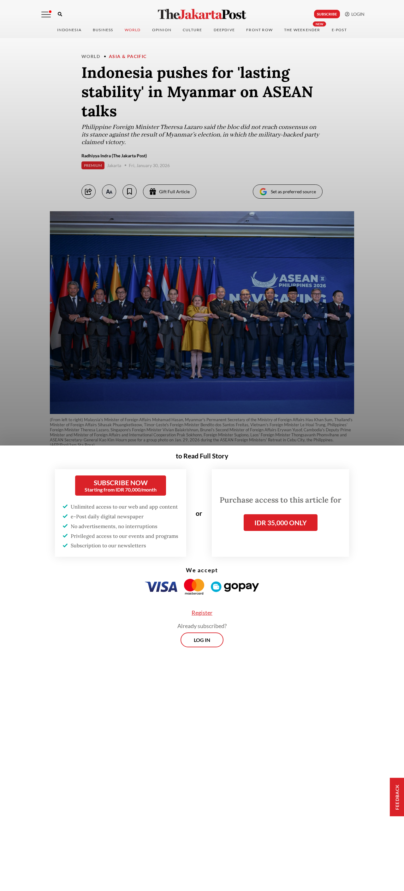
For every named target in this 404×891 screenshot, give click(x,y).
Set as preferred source (293, 191)
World (133, 29)
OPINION (161, 29)
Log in (202, 640)
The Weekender (302, 29)
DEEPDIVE (224, 29)
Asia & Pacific (128, 56)
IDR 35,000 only (280, 523)
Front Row (259, 29)
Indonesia (69, 29)
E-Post (339, 29)
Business (103, 29)
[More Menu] (46, 14)
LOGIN (357, 14)
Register (202, 612)
